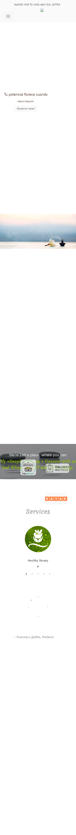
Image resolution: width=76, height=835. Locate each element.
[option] (38, 543)
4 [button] (44, 574)
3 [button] (38, 574)
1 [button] (26, 574)
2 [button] (32, 574)
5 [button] (50, 574)
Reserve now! (26, 109)
